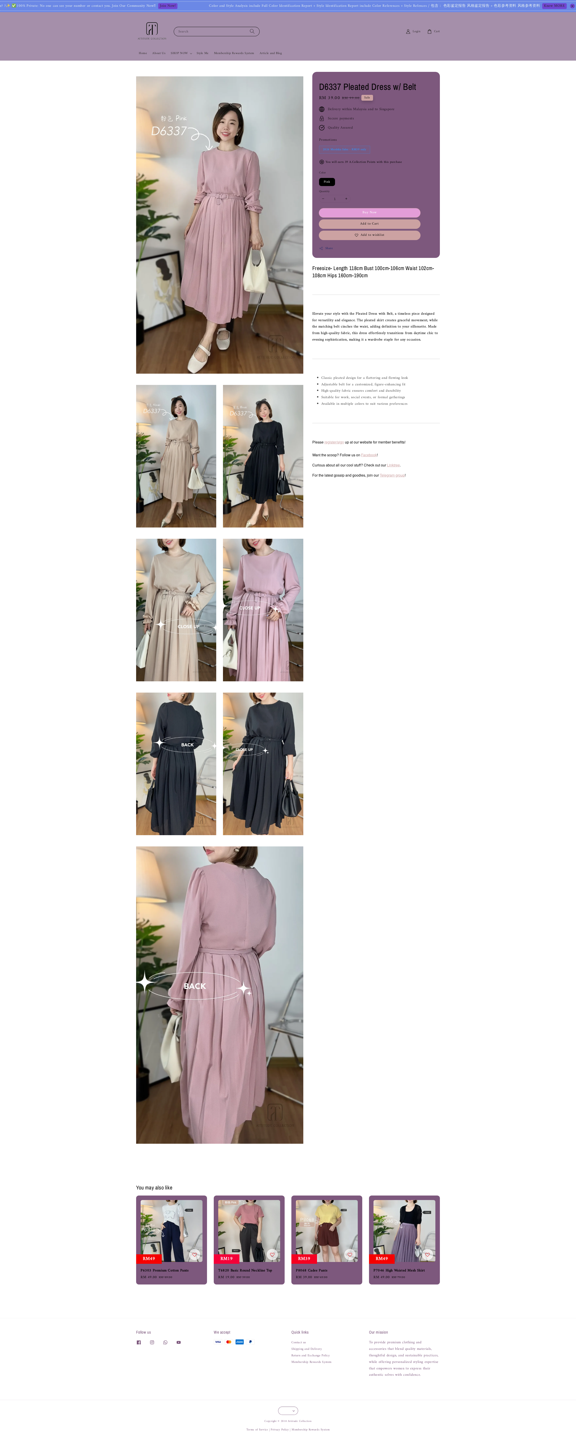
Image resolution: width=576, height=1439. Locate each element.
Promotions (328, 139)
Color (322, 172)
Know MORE (455, 6)
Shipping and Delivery (306, 1349)
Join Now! (69, 6)
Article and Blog (271, 53)
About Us (158, 53)
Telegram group (392, 475)
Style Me (203, 53)
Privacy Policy (280, 1429)
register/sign (334, 441)
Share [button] (329, 248)
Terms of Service (257, 1429)
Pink (327, 181)
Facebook (369, 454)
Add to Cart (369, 224)
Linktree (393, 465)
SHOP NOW (179, 53)
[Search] (252, 31)
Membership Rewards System (234, 53)
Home (143, 53)
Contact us (298, 1343)
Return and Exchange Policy (310, 1355)
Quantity (324, 191)
